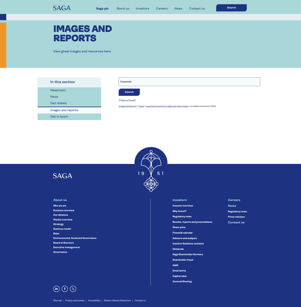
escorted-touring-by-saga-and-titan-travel (167, 106)
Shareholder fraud (183, 260)
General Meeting (182, 282)
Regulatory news (182, 217)
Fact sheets (58, 103)
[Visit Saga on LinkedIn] (56, 289)
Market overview (62, 220)
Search (231, 8)
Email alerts (179, 271)
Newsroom (58, 90)
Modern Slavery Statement (117, 300)
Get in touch (59, 116)
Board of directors (63, 243)
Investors (142, 8)
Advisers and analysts (185, 238)
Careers (162, 8)
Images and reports (64, 110)
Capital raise (180, 276)
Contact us (197, 8)
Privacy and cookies (74, 300)
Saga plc (102, 8)
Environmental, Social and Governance (75, 238)
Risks (56, 234)
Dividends (178, 249)
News (178, 8)
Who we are (59, 206)
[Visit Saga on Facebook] (65, 289)
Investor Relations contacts (188, 244)
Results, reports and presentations (192, 222)
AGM (175, 265)
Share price (179, 227)
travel (141, 106)
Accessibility (94, 300)
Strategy (58, 224)
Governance (60, 252)
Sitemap (57, 300)
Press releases (236, 217)
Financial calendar (183, 233)
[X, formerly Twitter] (73, 289)
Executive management (66, 247)
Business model (62, 229)
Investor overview (183, 206)
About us (122, 8)
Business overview (63, 210)
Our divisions (60, 215)
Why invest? (179, 211)
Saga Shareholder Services (188, 254)
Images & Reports (128, 106)
